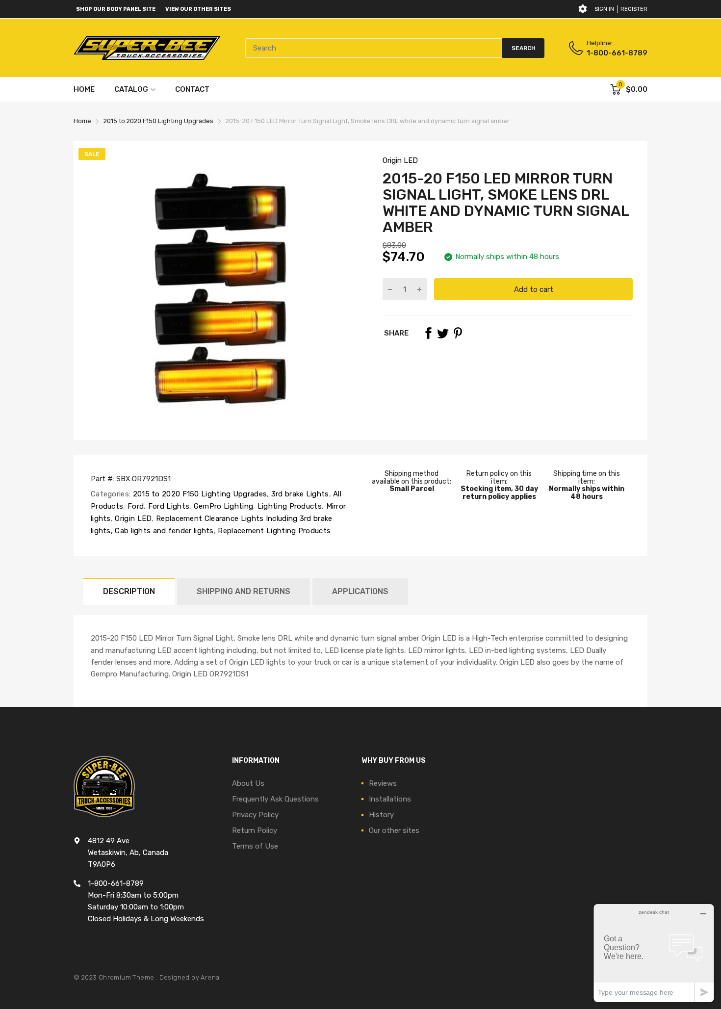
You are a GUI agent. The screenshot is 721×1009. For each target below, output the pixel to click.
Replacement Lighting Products (273, 530)
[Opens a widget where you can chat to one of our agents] (654, 953)
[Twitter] (443, 333)
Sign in (604, 9)
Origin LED (400, 160)
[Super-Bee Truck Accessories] (147, 48)
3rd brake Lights (299, 494)
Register (633, 9)
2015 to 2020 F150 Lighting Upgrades (198, 494)
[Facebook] (428, 333)
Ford (135, 506)
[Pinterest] (458, 333)
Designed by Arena (189, 977)
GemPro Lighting (222, 506)
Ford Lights (168, 506)
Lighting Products (289, 506)
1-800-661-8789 (617, 53)
